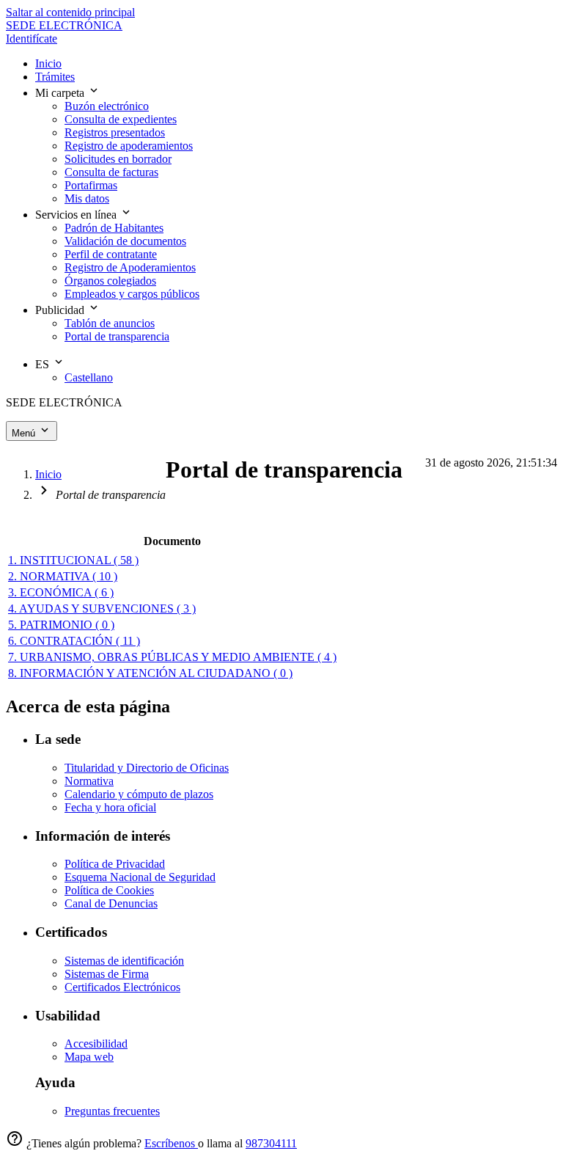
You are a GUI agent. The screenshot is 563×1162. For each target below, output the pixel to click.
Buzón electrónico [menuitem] (107, 106)
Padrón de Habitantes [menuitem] (114, 228)
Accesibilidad (96, 1043)
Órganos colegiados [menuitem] (110, 280)
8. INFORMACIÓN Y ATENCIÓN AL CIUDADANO (150, 673)
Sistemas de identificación (124, 960)
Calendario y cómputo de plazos (139, 794)
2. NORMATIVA (62, 576)
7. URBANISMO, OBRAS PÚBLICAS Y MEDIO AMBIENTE (172, 657)
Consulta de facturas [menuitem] (111, 172)
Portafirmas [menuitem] (91, 185)
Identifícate (31, 38)
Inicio (48, 474)
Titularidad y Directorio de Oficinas (147, 767)
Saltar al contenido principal (70, 12)
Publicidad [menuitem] (61, 310)
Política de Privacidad (115, 864)
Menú (25, 433)
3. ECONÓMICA (61, 592)
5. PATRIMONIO (61, 624)
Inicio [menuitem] (48, 63)
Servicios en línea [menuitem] (77, 214)
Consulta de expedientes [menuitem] (121, 119)
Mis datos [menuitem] (87, 198)
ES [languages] (43, 364)
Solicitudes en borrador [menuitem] (118, 159)
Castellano (89, 377)
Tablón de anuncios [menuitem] (110, 323)
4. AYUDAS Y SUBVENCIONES (102, 608)
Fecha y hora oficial (110, 807)
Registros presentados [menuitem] (115, 132)
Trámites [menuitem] (55, 76)
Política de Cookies (109, 890)
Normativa (89, 781)
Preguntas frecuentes (112, 1111)
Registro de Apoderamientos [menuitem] (130, 267)
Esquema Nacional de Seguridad (140, 877)
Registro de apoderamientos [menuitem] (129, 145)
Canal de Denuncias (111, 903)
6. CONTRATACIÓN (74, 641)
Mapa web (89, 1056)
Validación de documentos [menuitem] (125, 241)
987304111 (271, 1143)
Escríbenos (171, 1143)
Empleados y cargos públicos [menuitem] (132, 294)
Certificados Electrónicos (122, 987)
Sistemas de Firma (107, 974)
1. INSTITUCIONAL (73, 560)
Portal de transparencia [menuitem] (117, 336)
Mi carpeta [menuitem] (61, 93)
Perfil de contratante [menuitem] (111, 254)
